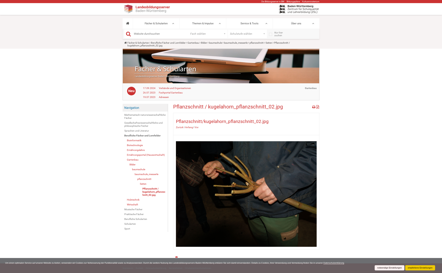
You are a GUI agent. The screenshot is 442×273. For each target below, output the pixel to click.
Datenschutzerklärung (333, 263)
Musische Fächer (133, 209)
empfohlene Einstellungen (420, 268)
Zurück (179, 127)
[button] (127, 23)
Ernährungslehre (136, 150)
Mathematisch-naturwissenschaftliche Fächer (145, 116)
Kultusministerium (310, 1)
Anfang (189, 127)
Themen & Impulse (203, 23)
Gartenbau (193, 42)
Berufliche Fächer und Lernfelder (168, 42)
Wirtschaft (132, 204)
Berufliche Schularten (135, 219)
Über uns (296, 23)
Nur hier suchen (278, 34)
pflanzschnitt (256, 42)
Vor (197, 127)
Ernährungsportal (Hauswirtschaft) (146, 154)
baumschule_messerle (236, 42)
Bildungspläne (293, 1)
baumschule (215, 42)
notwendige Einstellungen (389, 268)
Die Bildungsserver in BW (272, 1)
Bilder (204, 42)
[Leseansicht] (317, 106)
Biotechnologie (135, 145)
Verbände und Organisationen (175, 88)
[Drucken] (314, 106)
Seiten (269, 42)
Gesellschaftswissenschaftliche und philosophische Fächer (143, 124)
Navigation (131, 108)
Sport (127, 228)
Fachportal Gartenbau (171, 92)
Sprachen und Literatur (136, 130)
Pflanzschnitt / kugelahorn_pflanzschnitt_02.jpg (153, 191)
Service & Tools (249, 23)
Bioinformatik (134, 140)
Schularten (130, 223)
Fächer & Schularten (156, 23)
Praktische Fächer (134, 214)
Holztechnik (133, 199)
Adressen (164, 97)
